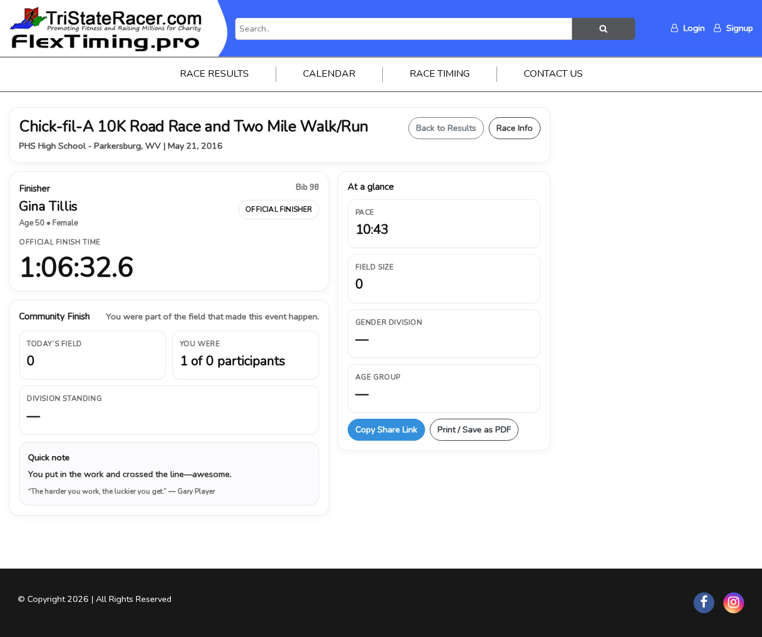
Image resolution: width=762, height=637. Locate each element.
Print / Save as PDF (474, 429)
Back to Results (446, 128)
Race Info (514, 128)
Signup (738, 28)
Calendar (329, 73)
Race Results (214, 73)
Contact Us (553, 73)
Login (693, 28)
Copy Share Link (386, 429)
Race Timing (440, 73)
